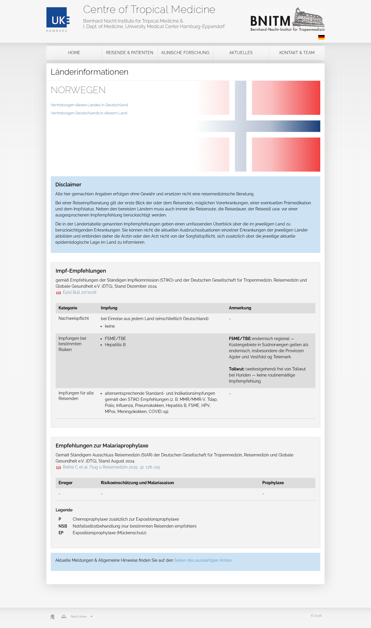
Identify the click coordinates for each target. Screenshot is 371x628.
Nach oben (79, 616)
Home (74, 52)
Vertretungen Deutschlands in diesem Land (89, 113)
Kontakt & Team (296, 52)
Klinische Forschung (185, 52)
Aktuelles (241, 52)
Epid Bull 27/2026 (79, 292)
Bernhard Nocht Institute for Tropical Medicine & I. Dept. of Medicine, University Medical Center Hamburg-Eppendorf (154, 23)
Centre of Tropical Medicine (149, 9)
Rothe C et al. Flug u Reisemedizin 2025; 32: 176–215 (111, 467)
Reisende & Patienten (129, 52)
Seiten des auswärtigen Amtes (203, 560)
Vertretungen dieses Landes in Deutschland (89, 105)
